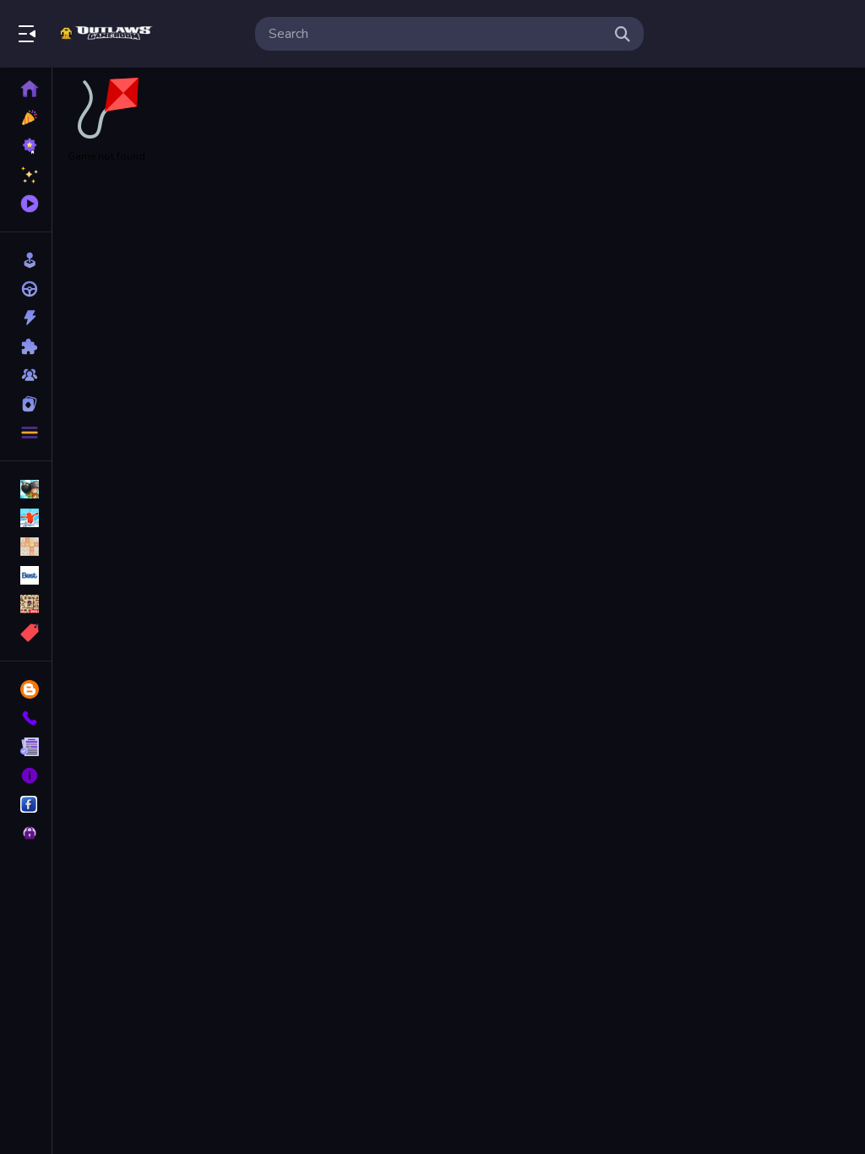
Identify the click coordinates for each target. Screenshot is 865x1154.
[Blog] (26, 689)
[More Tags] (26, 632)
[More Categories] (26, 432)
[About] (26, 775)
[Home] (26, 88)
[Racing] (26, 289)
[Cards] (26, 403)
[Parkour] (26, 518)
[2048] (26, 546)
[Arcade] (26, 260)
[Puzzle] (26, 346)
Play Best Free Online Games (108, 34)
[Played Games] (26, 203)
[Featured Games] (26, 175)
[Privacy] (26, 833)
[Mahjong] (26, 604)
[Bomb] (26, 489)
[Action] (26, 317)
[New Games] (26, 117)
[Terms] (26, 746)
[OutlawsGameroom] (26, 804)
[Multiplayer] (26, 375)
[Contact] (26, 718)
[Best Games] (26, 146)
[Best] (26, 575)
